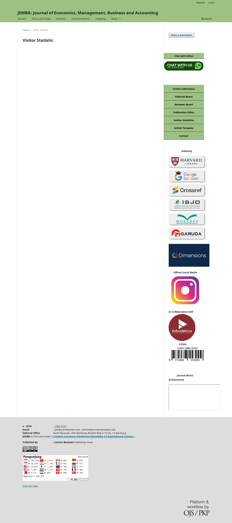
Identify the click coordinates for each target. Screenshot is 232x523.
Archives (61, 18)
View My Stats (30, 486)
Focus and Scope (41, 18)
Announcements (80, 18)
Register (201, 2)
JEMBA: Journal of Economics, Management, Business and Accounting (87, 12)
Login (212, 2)
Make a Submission (181, 35)
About (115, 18)
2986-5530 (60, 426)
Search (208, 18)
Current (21, 18)
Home (26, 30)
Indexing (100, 18)
